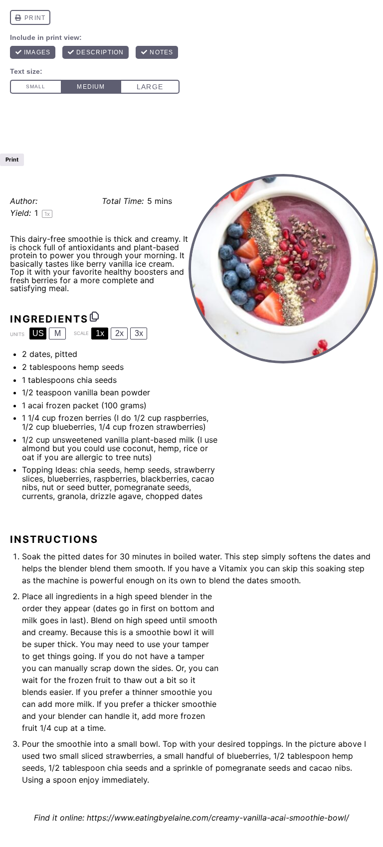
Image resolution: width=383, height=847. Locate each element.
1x (100, 333)
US (38, 333)
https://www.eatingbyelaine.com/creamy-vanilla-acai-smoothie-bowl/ (218, 818)
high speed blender (152, 596)
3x (139, 333)
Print (11, 159)
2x (119, 333)
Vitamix (233, 568)
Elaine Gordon (67, 201)
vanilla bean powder (112, 392)
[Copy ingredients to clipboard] (94, 317)
